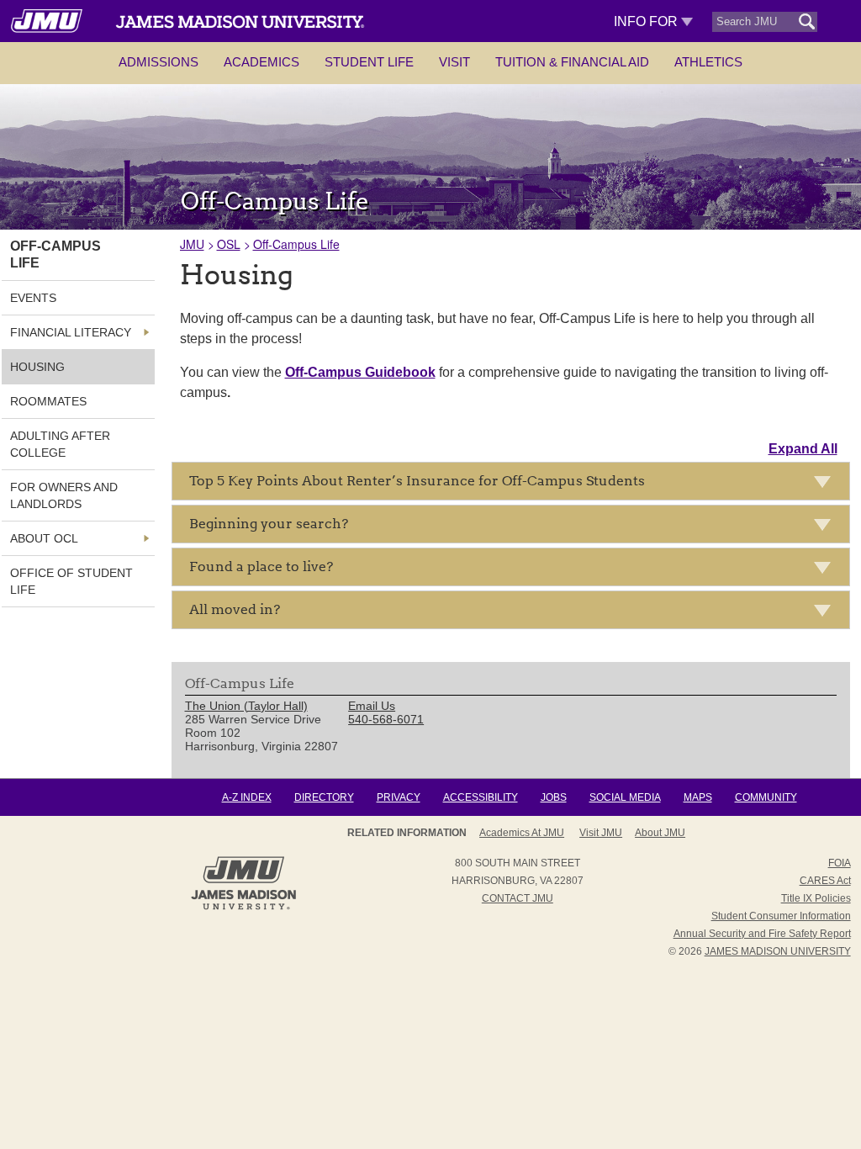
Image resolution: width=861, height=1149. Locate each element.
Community (766, 797)
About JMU (660, 833)
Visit (454, 62)
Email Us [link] (371, 705)
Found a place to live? (261, 566)
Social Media (625, 797)
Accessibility (480, 797)
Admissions (158, 62)
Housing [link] (37, 366)
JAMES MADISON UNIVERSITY (778, 951)
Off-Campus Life (296, 244)
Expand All (803, 449)
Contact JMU (517, 898)
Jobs (554, 797)
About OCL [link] (44, 538)
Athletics (708, 62)
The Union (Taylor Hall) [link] (246, 705)
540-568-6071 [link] (386, 719)
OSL (228, 244)
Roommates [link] (48, 401)
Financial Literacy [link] (70, 332)
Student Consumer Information (781, 916)
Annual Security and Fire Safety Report (762, 934)
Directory (324, 797)
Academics (261, 62)
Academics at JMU (521, 833)
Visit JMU (600, 833)
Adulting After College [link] (60, 444)
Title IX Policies (816, 898)
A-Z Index (247, 797)
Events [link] (33, 297)
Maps (698, 797)
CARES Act (825, 881)
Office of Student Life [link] (71, 581)
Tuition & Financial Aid (572, 62)
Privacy (398, 797)
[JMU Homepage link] (243, 907)
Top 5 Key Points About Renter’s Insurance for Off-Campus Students (417, 481)
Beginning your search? (268, 524)
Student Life (369, 62)
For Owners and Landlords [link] (64, 495)
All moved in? (234, 609)
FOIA (839, 863)
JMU (192, 244)
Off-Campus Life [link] (55, 254)
